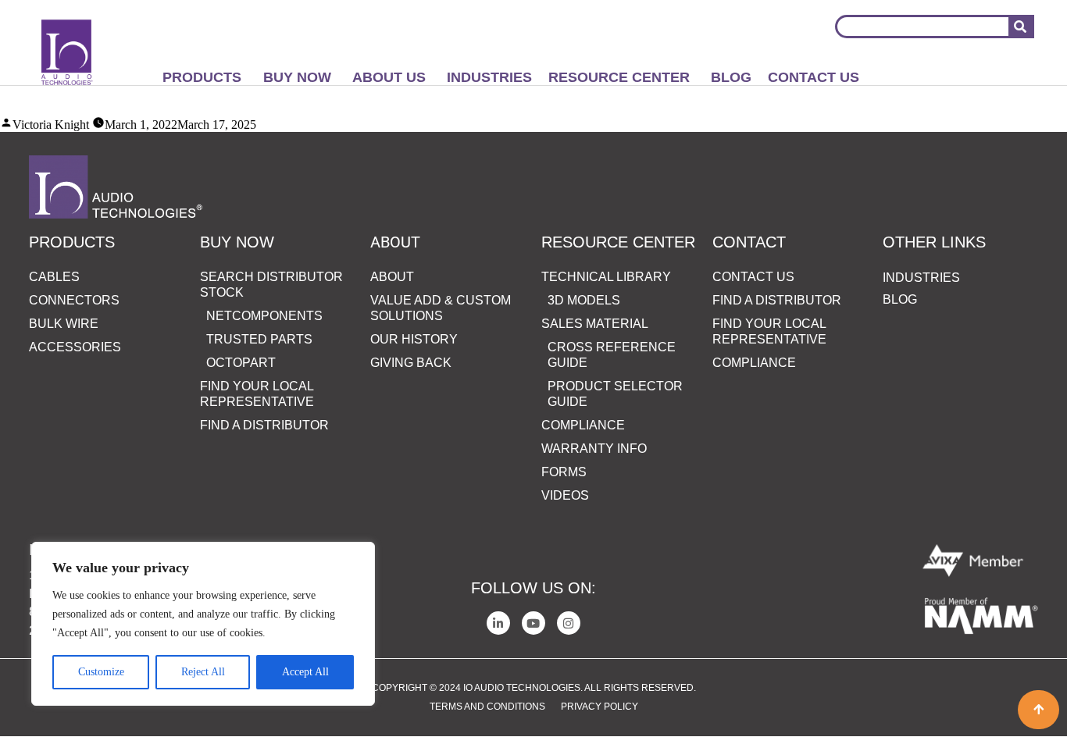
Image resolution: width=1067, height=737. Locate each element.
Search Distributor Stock (271, 284)
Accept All (305, 672)
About (392, 276)
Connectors (74, 300)
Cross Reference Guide (612, 354)
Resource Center (619, 77)
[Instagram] (568, 623)
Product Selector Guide (615, 393)
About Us (389, 77)
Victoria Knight (50, 124)
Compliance (583, 425)
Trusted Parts (259, 339)
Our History (414, 339)
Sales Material (594, 323)
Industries (489, 77)
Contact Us (813, 77)
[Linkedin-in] (498, 623)
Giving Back (410, 362)
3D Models (584, 300)
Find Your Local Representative (257, 393)
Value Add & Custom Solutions (440, 308)
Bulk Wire (63, 323)
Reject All (203, 672)
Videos (565, 495)
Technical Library (606, 276)
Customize (101, 672)
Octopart (241, 362)
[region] (203, 624)
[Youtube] (533, 623)
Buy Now (297, 77)
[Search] (1020, 26)
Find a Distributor (264, 425)
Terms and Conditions (487, 706)
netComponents (264, 315)
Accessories (75, 347)
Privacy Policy (599, 706)
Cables (54, 276)
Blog (731, 77)
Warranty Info (594, 448)
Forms (564, 472)
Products (201, 77)
